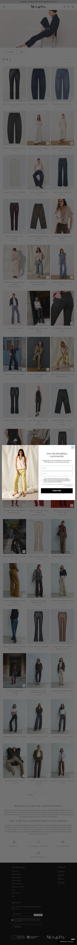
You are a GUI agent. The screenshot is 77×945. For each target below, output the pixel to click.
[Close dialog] (72, 447)
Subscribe (56, 491)
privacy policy (69, 485)
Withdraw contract (67, 941)
